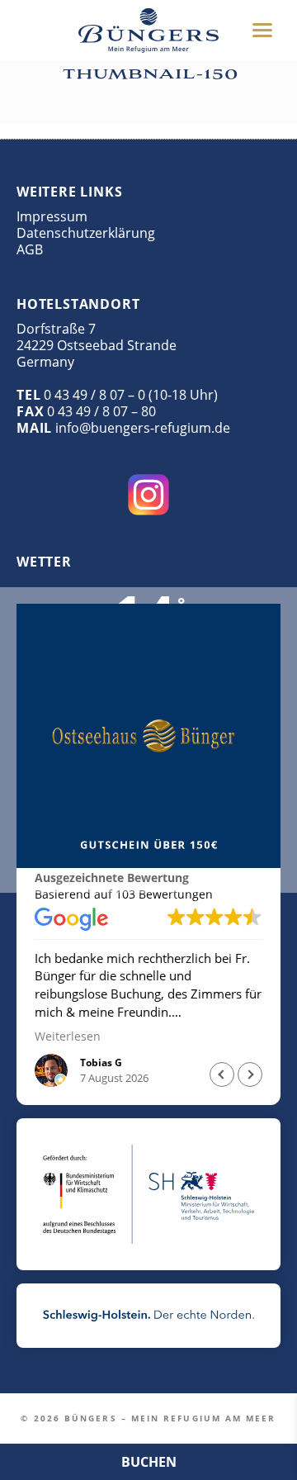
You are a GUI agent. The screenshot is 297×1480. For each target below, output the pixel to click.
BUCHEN (149, 1462)
